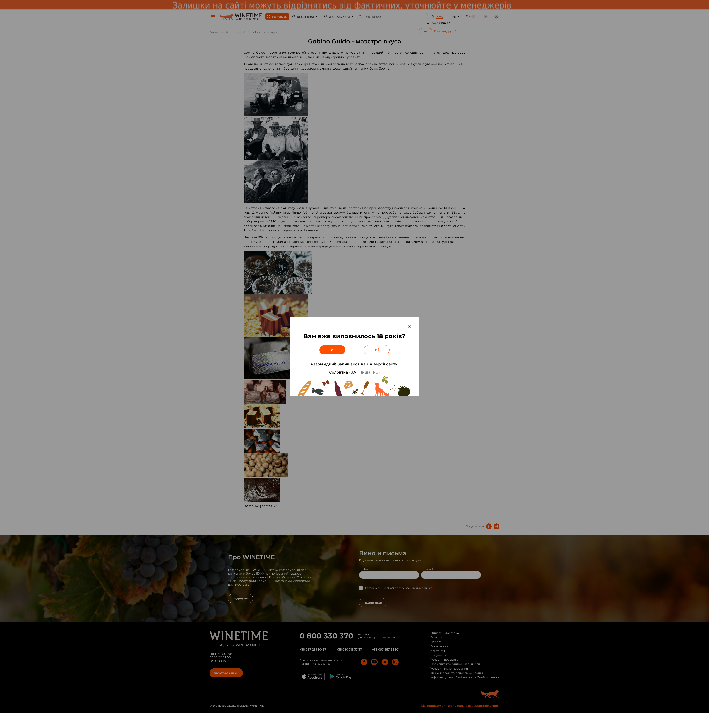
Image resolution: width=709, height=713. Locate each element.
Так (332, 350)
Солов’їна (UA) (343, 372)
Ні (377, 350)
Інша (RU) (370, 372)
